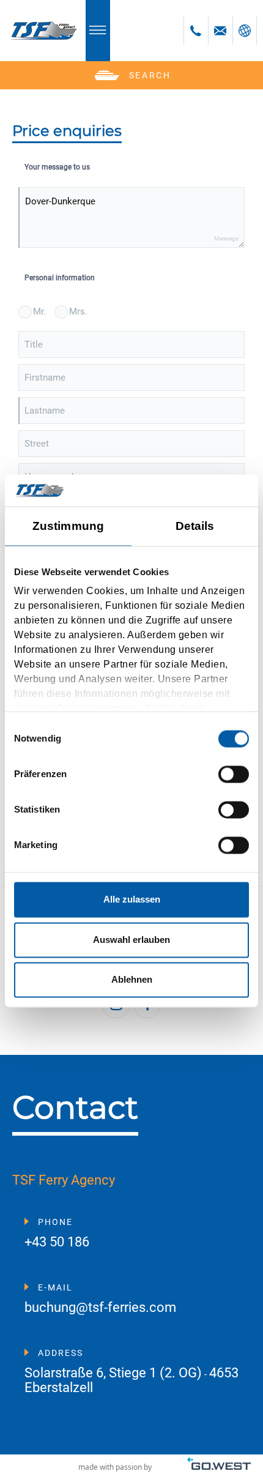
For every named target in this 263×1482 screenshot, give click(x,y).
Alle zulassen (131, 900)
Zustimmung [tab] (68, 525)
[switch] (233, 774)
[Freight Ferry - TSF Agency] (43, 30)
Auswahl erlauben (131, 939)
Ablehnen (131, 980)
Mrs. (78, 311)
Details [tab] (195, 525)
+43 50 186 (56, 1242)
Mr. (39, 311)
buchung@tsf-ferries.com (100, 1308)
